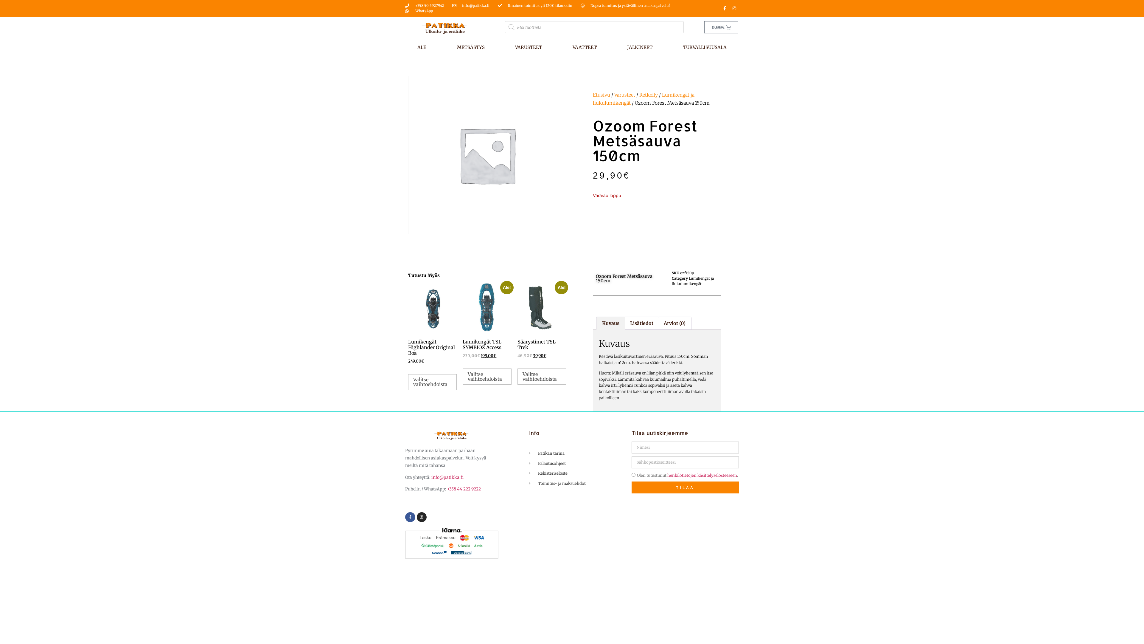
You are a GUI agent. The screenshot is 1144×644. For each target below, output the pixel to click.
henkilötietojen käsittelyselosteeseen (702, 475)
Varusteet (624, 95)
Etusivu (601, 95)
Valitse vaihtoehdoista (430, 382)
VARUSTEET (528, 47)
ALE (421, 47)
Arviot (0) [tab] (675, 323)
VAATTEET (585, 47)
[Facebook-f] (724, 8)
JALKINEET (639, 47)
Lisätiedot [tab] (641, 323)
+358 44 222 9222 (464, 489)
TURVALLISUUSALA (705, 47)
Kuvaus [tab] (610, 323)
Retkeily (648, 95)
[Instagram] (734, 8)
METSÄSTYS (471, 47)
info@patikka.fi (447, 477)
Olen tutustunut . (687, 475)
